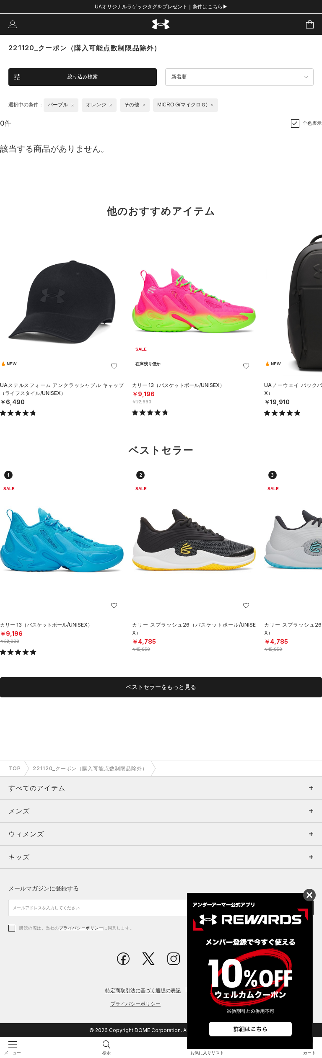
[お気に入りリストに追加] (114, 366)
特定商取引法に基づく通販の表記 (143, 990)
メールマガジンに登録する (43, 888)
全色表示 (312, 123)
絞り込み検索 (83, 77)
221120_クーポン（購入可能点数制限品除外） (90, 768)
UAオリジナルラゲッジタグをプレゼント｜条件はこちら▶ (161, 6)
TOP (14, 768)
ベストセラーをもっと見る (161, 687)
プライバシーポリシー (81, 927)
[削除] (72, 105)
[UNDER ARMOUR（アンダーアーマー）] (161, 24)
